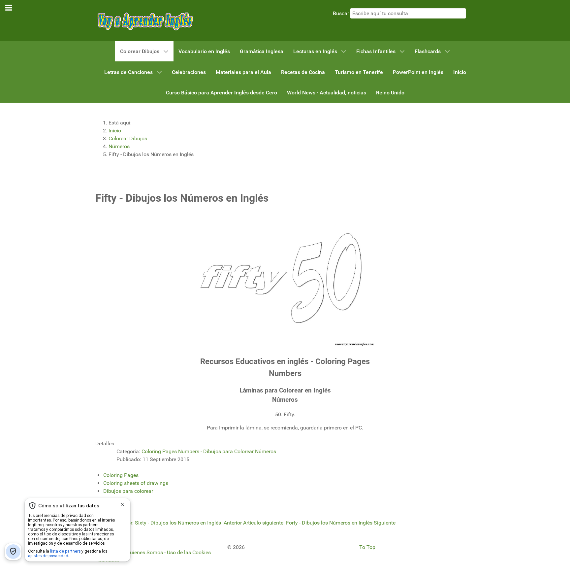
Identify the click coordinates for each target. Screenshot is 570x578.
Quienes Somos (144, 552)
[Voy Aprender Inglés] (144, 20)
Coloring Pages (121, 475)
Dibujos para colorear (128, 491)
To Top (367, 547)
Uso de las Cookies (189, 552)
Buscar (341, 13)
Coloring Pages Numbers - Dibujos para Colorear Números (209, 451)
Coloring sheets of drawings (135, 483)
